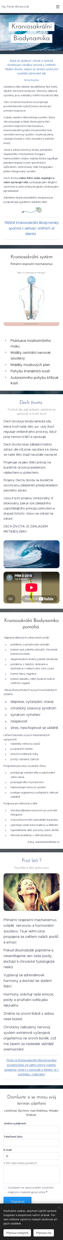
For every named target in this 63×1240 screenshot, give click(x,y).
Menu (57, 6)
